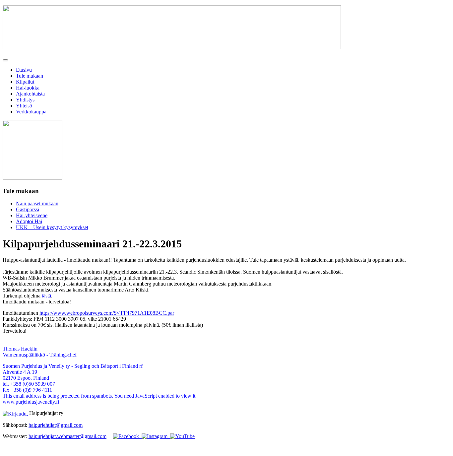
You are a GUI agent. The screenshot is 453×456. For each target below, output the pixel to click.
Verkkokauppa (31, 111)
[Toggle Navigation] (5, 60)
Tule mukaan (29, 76)
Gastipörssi (27, 209)
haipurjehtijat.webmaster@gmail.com (67, 436)
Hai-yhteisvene (31, 215)
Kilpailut (25, 82)
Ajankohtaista (30, 94)
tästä (46, 295)
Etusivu (24, 70)
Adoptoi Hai (29, 221)
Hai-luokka (27, 88)
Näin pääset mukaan (37, 203)
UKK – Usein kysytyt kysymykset (52, 227)
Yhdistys (25, 99)
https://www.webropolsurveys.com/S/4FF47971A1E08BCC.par (106, 313)
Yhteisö (24, 105)
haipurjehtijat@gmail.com (56, 425)
